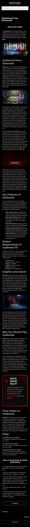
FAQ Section (13, 391)
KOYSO (15, 3)
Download (15, 522)
